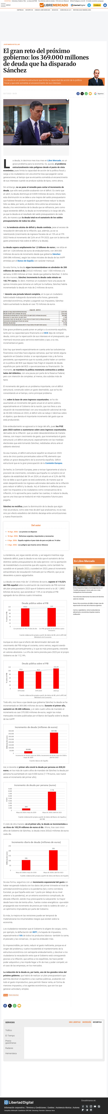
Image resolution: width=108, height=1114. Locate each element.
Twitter (87, 1106)
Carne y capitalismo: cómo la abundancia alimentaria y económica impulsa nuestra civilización (86, 612)
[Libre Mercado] (53, 5)
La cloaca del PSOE (32, 1)
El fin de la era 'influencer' (62, 1)
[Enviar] (86, 93)
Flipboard (83, 1110)
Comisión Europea (53, 463)
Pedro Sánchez (14, 995)
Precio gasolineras (10, 1042)
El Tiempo (10, 1035)
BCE (46, 333)
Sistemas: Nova (50, 1110)
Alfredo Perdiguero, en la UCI (77, 1)
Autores (76, 1107)
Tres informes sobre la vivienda (46, 1)
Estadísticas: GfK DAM (24, 1110)
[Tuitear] (82, 93)
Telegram (87, 1110)
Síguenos (101, 93)
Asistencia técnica (63, 1107)
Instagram (90, 1106)
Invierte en (29, 10)
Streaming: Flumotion (38, 1110)
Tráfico (8, 1030)
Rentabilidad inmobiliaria (82, 10)
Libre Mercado (54, 160)
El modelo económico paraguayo (95, 1)
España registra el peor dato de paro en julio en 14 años (33, 540)
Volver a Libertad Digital (78, 5)
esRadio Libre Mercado (42, 10)
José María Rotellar (11, 44)
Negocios (55, 10)
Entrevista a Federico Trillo (19, 1)
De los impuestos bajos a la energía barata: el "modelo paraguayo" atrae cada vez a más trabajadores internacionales (87, 590)
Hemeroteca (11, 1053)
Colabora (97, 5)
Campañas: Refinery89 (10, 1110)
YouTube (95, 1106)
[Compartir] (78, 93)
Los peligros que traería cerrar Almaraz (27, 545)
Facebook (83, 1106)
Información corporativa (14, 1107)
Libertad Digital (42, 1102)
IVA (21, 935)
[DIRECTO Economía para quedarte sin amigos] (89, 5)
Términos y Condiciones (36, 1107)
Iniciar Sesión (105, 5)
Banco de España (26, 261)
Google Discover (99, 1106)
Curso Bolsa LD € (65, 10)
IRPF (35, 932)
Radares (9, 1048)
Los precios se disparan (22, 532)
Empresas (20, 10)
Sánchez (56, 254)
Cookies (51, 1107)
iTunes (90, 1110)
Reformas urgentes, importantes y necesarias (30, 536)
